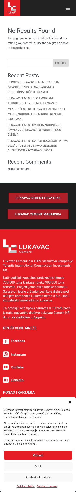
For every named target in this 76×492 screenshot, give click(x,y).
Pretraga (60, 62)
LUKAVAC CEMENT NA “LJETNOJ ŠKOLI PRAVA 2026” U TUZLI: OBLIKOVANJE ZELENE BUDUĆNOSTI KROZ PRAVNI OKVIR (38, 145)
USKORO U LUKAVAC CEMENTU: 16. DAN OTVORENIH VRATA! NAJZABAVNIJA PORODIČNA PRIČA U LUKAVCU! (33, 87)
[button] (70, 402)
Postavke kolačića (38, 477)
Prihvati (38, 455)
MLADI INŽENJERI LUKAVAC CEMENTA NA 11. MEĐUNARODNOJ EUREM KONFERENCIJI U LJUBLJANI (37, 113)
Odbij (38, 466)
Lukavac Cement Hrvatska (38, 198)
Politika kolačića (26, 486)
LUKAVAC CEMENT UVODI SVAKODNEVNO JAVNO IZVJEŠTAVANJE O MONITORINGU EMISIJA (34, 129)
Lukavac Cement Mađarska (38, 214)
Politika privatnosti (47, 486)
